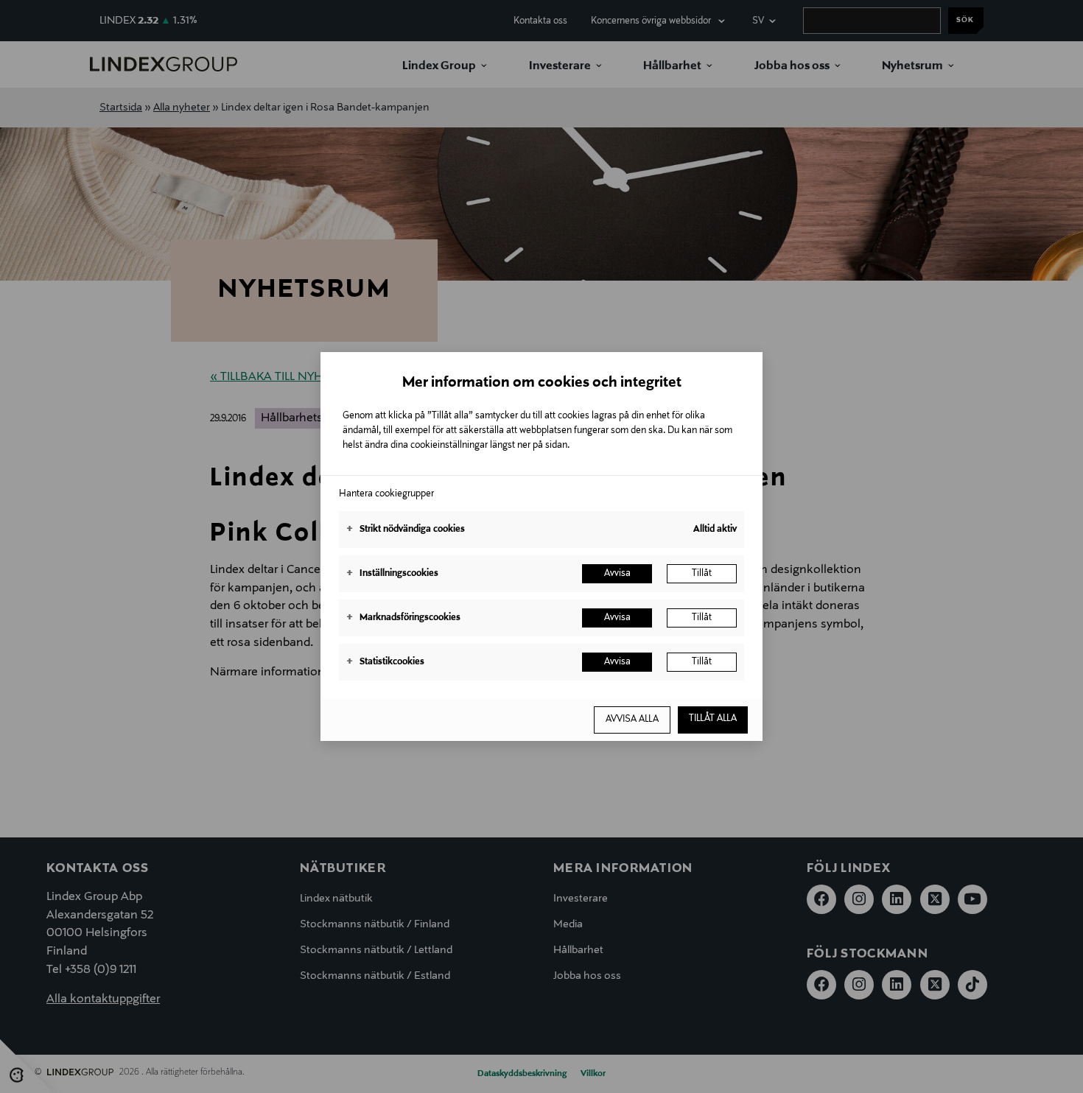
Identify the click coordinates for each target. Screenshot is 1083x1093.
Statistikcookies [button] (385, 662)
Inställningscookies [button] (392, 573)
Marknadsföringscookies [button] (403, 618)
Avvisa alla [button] (632, 719)
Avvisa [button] (617, 574)
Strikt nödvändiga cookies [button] (405, 529)
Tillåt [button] (702, 574)
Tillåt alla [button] (713, 719)
